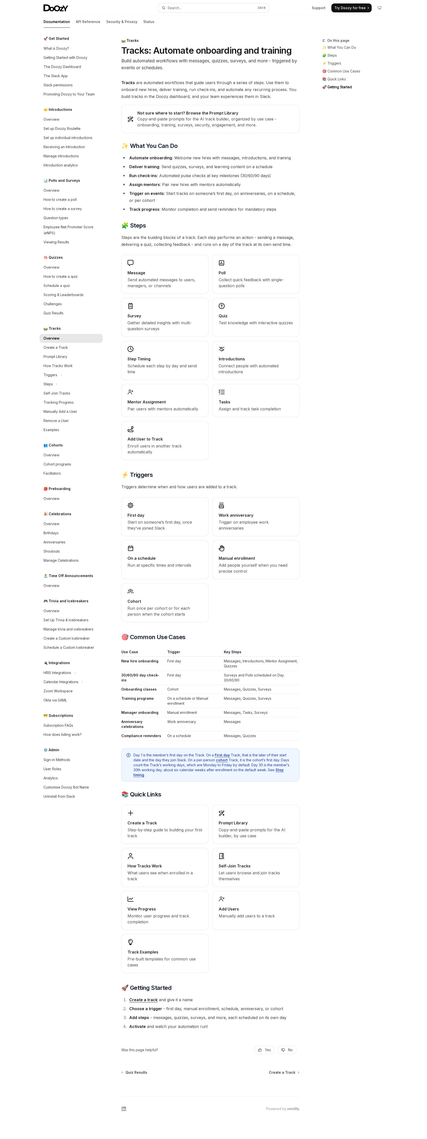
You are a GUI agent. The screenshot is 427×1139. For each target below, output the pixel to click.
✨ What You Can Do (339, 47)
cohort (222, 760)
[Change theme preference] (380, 8)
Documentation (56, 22)
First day (222, 755)
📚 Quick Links (334, 79)
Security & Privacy (121, 22)
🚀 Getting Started (337, 87)
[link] (210, 119)
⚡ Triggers (331, 63)
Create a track (143, 999)
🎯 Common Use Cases (341, 71)
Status (148, 22)
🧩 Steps (329, 55)
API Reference (88, 22)
